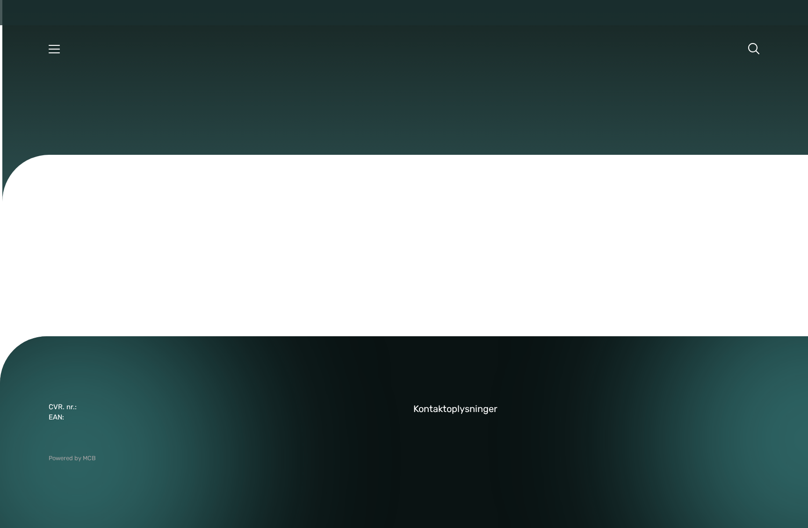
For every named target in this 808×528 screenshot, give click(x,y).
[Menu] (54, 48)
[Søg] (753, 48)
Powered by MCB (72, 458)
